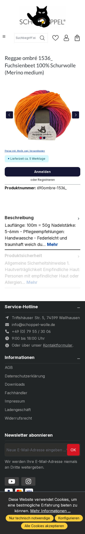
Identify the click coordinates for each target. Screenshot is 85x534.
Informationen (19, 357)
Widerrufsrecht (18, 418)
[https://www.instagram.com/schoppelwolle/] (28, 481)
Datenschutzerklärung (25, 376)
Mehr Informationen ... (50, 510)
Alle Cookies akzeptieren (44, 526)
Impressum (15, 401)
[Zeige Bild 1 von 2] (40, 138)
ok (73, 450)
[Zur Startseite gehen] (42, 17)
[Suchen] (42, 38)
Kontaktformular (57, 345)
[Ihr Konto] (66, 38)
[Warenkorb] (77, 38)
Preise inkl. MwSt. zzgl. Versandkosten (25, 151)
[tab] (42, 231)
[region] (42, 114)
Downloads (15, 384)
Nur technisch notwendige (29, 518)
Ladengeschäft (18, 409)
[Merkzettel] (55, 38)
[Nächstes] (75, 114)
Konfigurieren (68, 518)
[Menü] (4, 36)
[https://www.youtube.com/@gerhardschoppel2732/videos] (12, 481)
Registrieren (46, 179)
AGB (9, 367)
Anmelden (42, 172)
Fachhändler (16, 392)
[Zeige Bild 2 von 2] (44, 138)
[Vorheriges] (9, 114)
